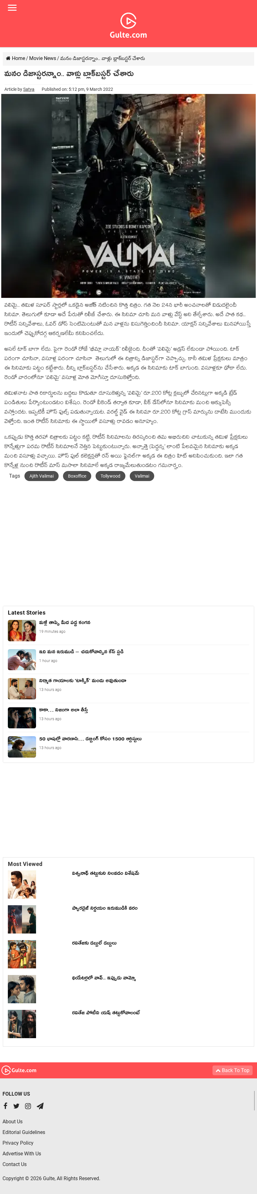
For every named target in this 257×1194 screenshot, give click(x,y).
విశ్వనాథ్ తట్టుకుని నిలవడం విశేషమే (107, 874)
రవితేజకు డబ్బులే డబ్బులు (94, 944)
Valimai (142, 476)
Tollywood (110, 476)
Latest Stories (26, 612)
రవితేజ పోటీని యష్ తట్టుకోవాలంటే (106, 1014)
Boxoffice (77, 476)
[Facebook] (5, 1107)
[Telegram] (40, 1107)
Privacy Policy (18, 1143)
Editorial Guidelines (24, 1132)
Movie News (42, 58)
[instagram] (28, 1107)
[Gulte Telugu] (128, 23)
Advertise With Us (22, 1154)
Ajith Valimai (41, 476)
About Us (13, 1122)
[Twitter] (16, 1107)
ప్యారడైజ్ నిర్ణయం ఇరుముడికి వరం (105, 909)
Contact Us (15, 1164)
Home (18, 58)
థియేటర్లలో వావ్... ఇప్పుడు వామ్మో (104, 979)
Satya (28, 89)
